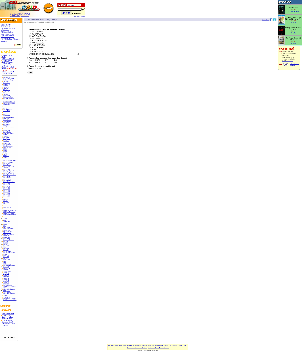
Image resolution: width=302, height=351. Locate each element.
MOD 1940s (6, 186)
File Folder (6, 137)
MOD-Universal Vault (9, 173)
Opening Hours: (20, 13)
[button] (9, 332)
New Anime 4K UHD (9, 101)
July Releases (5, 30)
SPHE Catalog (7, 285)
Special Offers (7, 320)
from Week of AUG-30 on (8, 28)
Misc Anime (6, 125)
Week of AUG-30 (5, 27)
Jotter (5, 140)
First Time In (7, 207)
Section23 (6, 81)
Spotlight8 (6, 282)
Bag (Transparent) (8, 133)
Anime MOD (6, 124)
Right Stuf (6, 118)
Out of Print (6, 297)
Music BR (6, 257)
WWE (5, 295)
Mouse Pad (6, 143)
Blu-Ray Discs (7, 55)
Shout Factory (7, 271)
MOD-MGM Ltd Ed (8, 170)
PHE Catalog (7, 264)
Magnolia (5, 250)
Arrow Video (6, 223)
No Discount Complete (9, 298)
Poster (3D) (6, 130)
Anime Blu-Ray (7, 109)
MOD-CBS (6, 163)
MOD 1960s (6, 189)
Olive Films (6, 259)
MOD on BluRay (8, 162)
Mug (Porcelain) (8, 146)
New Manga (6, 77)
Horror (5, 244)
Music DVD (6, 255)
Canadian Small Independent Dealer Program (8, 323)
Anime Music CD (8, 59)
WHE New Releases (9, 293)
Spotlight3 (6, 275)
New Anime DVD (8, 104)
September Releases (7, 32)
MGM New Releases (9, 252)
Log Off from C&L (15, 16)
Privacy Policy (182, 345)
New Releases (7, 319)
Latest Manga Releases (7, 34)
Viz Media (6, 122)
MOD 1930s (6, 184)
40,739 (66, 13)
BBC (4, 226)
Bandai (5, 224)
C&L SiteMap (173, 345)
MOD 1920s (6, 183)
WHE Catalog (7, 292)
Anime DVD (6, 111)
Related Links (146, 345)
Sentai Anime (7, 120)
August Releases (6, 31)
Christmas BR (7, 233)
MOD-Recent (7, 180)
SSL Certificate (9, 337)
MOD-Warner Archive (9, 175)
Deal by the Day (7, 317)
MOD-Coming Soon (9, 182)
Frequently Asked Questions (132, 345)
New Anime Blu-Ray (9, 103)
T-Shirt (5, 153)
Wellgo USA (6, 291)
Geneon (5, 241)
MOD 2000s (6, 194)
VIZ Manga (6, 90)
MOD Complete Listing (9, 160)
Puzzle (5, 151)
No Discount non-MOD (10, 300)
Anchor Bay (6, 221)
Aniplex (5, 114)
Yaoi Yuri (5, 94)
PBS (4, 261)
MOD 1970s (6, 190)
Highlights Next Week (9, 214)
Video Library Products (6, 64)
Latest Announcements (7, 37)
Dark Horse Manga (8, 78)
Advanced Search (79, 16)
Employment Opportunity (160, 345)
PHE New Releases (9, 265)
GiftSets (5, 242)
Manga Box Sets (8, 97)
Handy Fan (6, 139)
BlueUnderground (8, 228)
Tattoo (5, 154)
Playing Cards (7, 147)
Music (5, 254)
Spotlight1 (6, 272)
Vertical (5, 88)
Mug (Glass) (7, 144)
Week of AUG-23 (5, 25)
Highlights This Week (9, 213)
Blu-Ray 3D (6, 202)
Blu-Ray (5, 201)
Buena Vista (6, 230)
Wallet (5, 157)
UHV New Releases (9, 289)
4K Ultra (293, 33)
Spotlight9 (6, 283)
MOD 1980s (6, 191)
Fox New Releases (8, 240)
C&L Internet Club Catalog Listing (8, 72)
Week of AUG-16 (5, 24)
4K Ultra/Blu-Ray (293, 11)
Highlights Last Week (9, 212)
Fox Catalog (6, 238)
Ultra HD (5, 199)
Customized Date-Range (8, 38)
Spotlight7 (6, 281)
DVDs (4, 57)
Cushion (5, 136)
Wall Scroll (6, 156)
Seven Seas (6, 83)
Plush (5, 148)
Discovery (6, 235)
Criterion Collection (8, 234)
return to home (25, 16)
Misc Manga (6, 95)
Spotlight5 (6, 278)
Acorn (5, 220)
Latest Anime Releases (7, 35)
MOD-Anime (6, 177)
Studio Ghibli (6, 121)
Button (5, 134)
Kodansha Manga (8, 80)
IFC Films (6, 245)
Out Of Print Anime (8, 127)
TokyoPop (6, 87)
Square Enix (6, 84)
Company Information (115, 345)
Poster (5, 150)
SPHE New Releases (9, 286)
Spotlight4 (6, 276)
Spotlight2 (6, 274)
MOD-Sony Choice (8, 172)
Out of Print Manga (8, 98)
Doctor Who (6, 237)
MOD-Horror (7, 179)
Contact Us (6, 315)
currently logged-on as (20, 14)
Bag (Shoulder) (7, 132)
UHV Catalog (7, 288)
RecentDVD (6, 268)
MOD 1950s (6, 187)
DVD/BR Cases (7, 62)
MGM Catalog (7, 251)
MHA (4, 92)
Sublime (5, 85)
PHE (4, 262)
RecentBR (6, 266)
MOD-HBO (6, 169)
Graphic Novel (7, 60)
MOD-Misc (6, 176)
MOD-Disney (7, 165)
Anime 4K (6, 108)
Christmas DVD (7, 231)
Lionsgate (6, 248)
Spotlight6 (6, 279)
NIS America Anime (8, 117)
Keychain (6, 141)
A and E (5, 218)
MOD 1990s (6, 193)
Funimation (6, 115)
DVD (4, 203)
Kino (4, 247)
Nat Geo (5, 258)
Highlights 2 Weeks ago (10, 210)
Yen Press (6, 91)
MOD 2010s (6, 196)
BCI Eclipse (6, 227)
